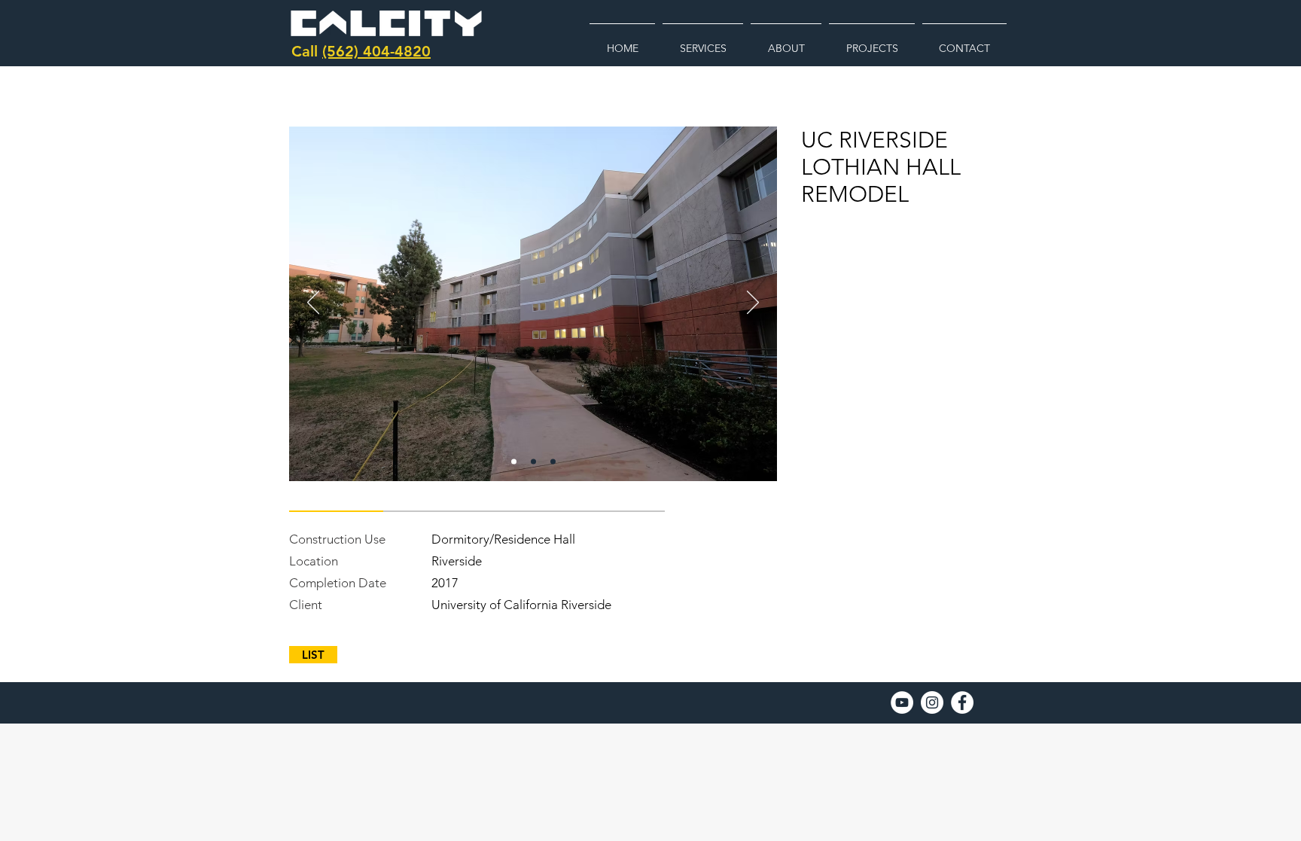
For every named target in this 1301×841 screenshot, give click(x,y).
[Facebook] (962, 702)
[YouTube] (902, 702)
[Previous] (313, 303)
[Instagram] (932, 702)
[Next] (753, 303)
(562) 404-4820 (376, 51)
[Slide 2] (533, 462)
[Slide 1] (513, 462)
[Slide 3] (553, 462)
